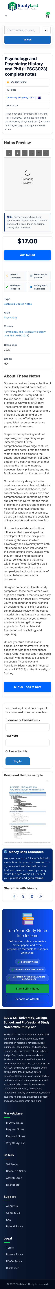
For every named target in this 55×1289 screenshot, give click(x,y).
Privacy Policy (14, 1254)
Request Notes (15, 1129)
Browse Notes (14, 1122)
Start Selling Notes (27, 988)
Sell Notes (12, 1164)
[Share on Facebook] (14, 896)
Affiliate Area (14, 1178)
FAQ (8, 1219)
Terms (10, 1247)
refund (39, 878)
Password (12, 735)
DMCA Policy (14, 1261)
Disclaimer (12, 1268)
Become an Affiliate (27, 999)
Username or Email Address (23, 720)
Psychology (10, 317)
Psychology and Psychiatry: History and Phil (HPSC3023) (25, 333)
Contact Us (13, 1212)
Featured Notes (15, 1136)
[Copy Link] (41, 896)
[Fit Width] (39, 153)
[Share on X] (23, 896)
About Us (12, 1206)
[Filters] (46, 30)
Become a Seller (16, 1171)
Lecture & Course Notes (18, 303)
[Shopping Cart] (47, 16)
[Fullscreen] (46, 153)
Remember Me (18, 751)
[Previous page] (9, 153)
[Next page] (17, 153)
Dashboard (13, 1184)
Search (27, 39)
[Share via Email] (32, 896)
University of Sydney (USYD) (21, 97)
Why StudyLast (15, 1143)
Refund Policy (14, 1226)
